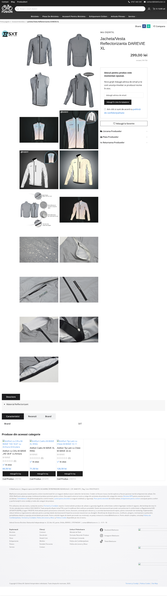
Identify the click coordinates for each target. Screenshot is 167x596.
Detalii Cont (44, 538)
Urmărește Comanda (77, 538)
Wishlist (42, 541)
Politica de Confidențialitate (79, 541)
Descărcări (43, 535)
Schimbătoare (22, 498)
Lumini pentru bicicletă (62, 498)
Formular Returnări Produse (79, 535)
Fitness (11, 544)
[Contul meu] (149, 8)
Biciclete (12, 532)
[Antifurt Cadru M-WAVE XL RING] (43, 443)
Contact (42, 547)
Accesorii (12, 535)
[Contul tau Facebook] (144, 26)
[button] (15, 473)
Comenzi (43, 532)
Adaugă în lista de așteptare (118, 102)
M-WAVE (6, 457)
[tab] (11, 397)
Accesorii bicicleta (18, 22)
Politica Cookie (61, 518)
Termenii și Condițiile (51, 506)
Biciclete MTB (128, 496)
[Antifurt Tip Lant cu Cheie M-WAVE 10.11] (70, 443)
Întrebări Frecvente (46, 544)
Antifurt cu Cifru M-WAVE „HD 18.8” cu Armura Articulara (14, 454)
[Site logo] (7, 8)
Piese (11, 538)
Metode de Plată (75, 532)
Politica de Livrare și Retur (46, 518)
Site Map (155, 583)
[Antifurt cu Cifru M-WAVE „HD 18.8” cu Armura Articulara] (15, 444)
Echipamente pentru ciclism (130, 498)
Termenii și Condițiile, (29, 518)
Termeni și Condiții (132, 583)
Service (11, 547)
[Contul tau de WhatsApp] (148, 26)
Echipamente (13, 541)
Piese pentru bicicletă (101, 498)
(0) (15, 461)
